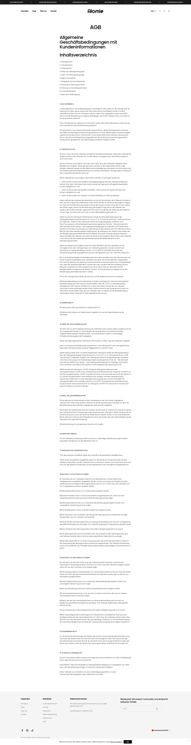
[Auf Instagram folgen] (27, 730)
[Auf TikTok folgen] (32, 730)
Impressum (47, 711)
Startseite (24, 11)
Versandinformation (50, 704)
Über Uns (43, 11)
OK (128, 742)
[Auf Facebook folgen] (22, 730)
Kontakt (54, 11)
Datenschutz (47, 718)
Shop (34, 11)
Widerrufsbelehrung (50, 714)
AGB (44, 721)
